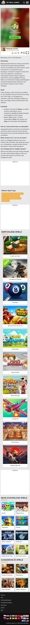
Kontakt (2, 607)
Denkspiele (17, 198)
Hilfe (2, 597)
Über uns (3, 595)
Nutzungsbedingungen (6, 600)
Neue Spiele (6, 196)
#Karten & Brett (15, 50)
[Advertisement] (13, 173)
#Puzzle (8, 50)
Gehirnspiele (15, 196)
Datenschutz (3, 605)
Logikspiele (19, 193)
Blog (2, 610)
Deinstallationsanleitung (6, 602)
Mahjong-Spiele (7, 198)
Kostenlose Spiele (8, 193)
